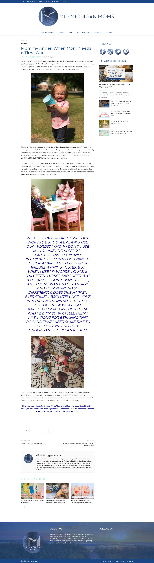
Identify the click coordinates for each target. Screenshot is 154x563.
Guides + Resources (47, 32)
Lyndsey (102, 90)
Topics (61, 32)
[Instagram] (121, 1)
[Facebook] (117, 1)
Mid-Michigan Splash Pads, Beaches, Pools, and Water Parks (121, 114)
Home (40, 1)
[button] (130, 32)
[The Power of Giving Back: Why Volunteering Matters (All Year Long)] (82, 491)
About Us (46, 1)
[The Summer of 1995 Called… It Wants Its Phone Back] (32, 491)
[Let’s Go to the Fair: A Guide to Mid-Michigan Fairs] (104, 133)
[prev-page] (22, 507)
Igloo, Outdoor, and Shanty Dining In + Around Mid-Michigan (121, 103)
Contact (109, 32)
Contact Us (65, 1)
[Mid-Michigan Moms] (77, 16)
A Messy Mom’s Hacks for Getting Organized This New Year (78, 445)
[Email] (51, 431)
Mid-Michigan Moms (32, 57)
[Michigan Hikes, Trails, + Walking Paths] (104, 124)
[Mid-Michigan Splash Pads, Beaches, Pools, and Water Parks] (104, 114)
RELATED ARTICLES (34, 479)
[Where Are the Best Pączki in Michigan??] (116, 73)
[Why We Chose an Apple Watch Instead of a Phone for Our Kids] (57, 491)
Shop (70, 32)
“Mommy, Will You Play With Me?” (32, 443)
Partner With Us (55, 1)
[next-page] (25, 507)
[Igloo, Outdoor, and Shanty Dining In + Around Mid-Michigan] (104, 104)
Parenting (24, 43)
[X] (127, 1)
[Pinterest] (124, 1)
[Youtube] (131, 1)
